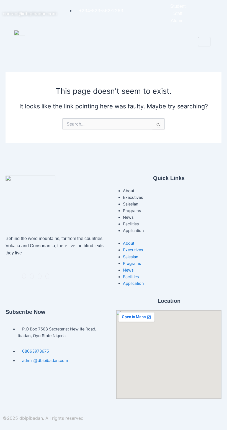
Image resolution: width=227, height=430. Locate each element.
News (128, 217)
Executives (133, 197)
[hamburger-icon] (204, 41)
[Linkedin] (32, 276)
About (128, 190)
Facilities (131, 223)
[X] (24, 276)
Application (133, 230)
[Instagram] (40, 276)
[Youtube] (47, 276)
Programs (132, 210)
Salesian (130, 204)
